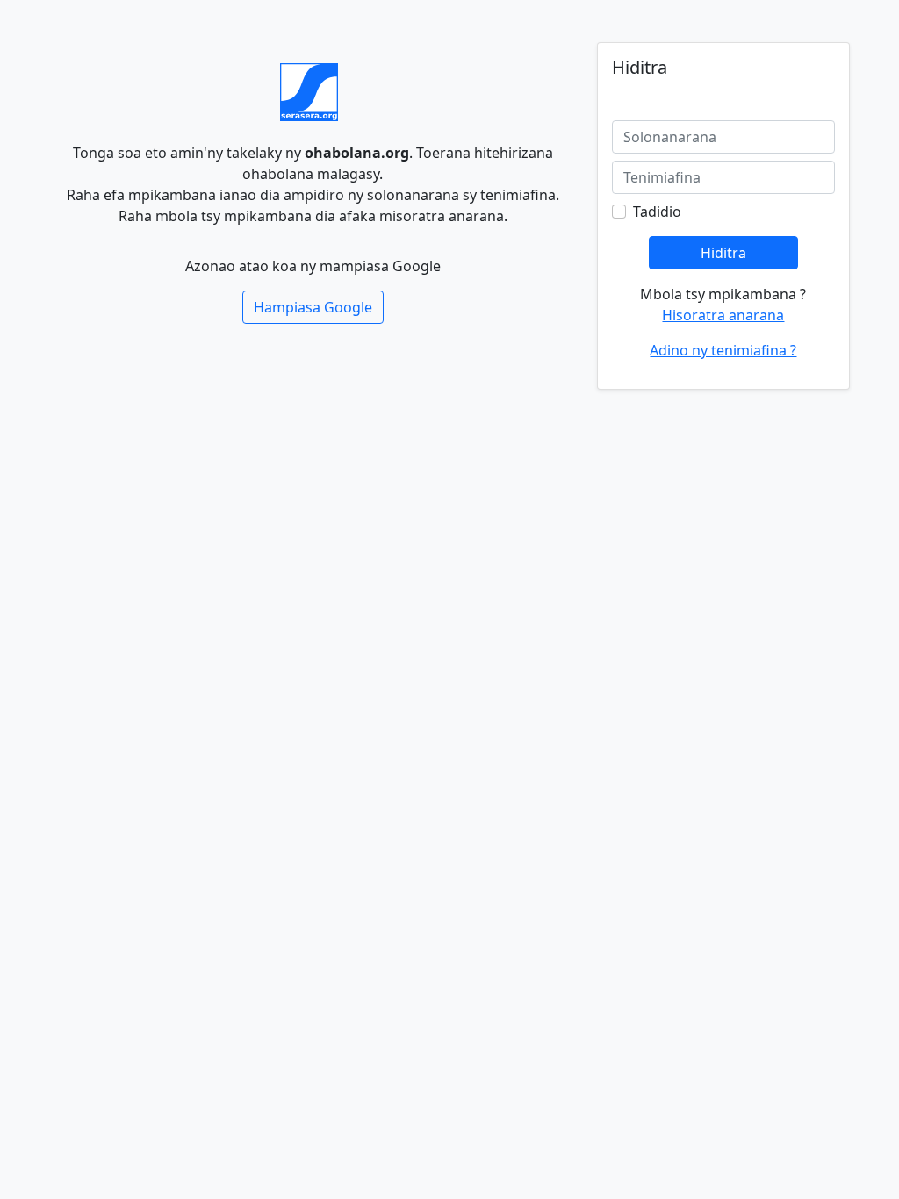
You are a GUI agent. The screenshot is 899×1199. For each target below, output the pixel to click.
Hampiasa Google (313, 307)
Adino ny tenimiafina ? (723, 350)
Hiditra (723, 252)
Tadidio (657, 211)
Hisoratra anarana (723, 315)
